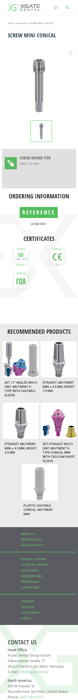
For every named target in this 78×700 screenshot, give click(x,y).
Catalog (27, 607)
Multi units (29, 570)
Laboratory (30, 587)
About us (28, 534)
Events (26, 618)
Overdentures (31, 576)
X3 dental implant (35, 565)
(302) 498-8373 (31, 697)
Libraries (27, 601)
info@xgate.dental (34, 671)
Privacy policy (31, 539)
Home (11, 23)
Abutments (21, 23)
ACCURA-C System (33, 559)
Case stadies (30, 613)
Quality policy (32, 545)
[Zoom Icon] (70, 53)
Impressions (30, 582)
